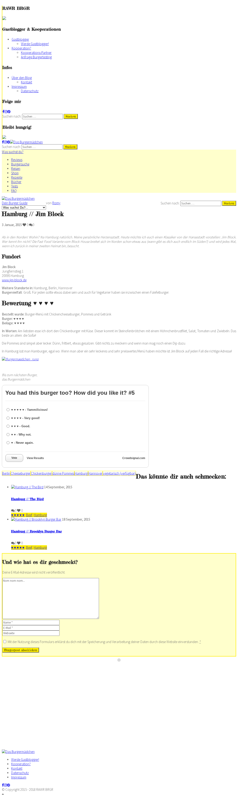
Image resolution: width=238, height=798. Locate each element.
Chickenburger (41, 473)
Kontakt (26, 82)
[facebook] (3, 111)
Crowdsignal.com (133, 458)
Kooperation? (21, 48)
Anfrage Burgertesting (36, 57)
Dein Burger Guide (14, 203)
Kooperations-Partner (36, 52)
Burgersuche (20, 164)
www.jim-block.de (14, 280)
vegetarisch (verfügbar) (119, 473)
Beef (29, 515)
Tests (14, 186)
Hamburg (81, 473)
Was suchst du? (12, 152)
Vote (14, 458)
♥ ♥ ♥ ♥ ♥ (17, 515)
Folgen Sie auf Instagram (122, 668)
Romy (56, 203)
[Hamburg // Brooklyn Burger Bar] (36, 519)
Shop (15, 173)
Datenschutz (30, 91)
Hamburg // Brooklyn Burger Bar (36, 531)
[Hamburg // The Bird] (27, 487)
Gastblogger (20, 39)
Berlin (6, 473)
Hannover (95, 473)
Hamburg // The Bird (27, 499)
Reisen (15, 168)
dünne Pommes (63, 473)
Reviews (16, 160)
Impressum (19, 86)
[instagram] (5, 111)
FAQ (14, 190)
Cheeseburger (20, 473)
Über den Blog (22, 78)
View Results (35, 458)
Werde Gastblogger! (35, 44)
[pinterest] (8, 111)
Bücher (16, 182)
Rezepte (16, 177)
